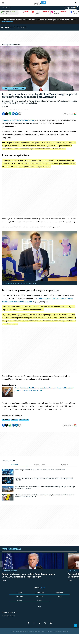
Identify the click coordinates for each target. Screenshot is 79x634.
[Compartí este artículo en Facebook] (3, 113)
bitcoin (14, 420)
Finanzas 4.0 (59, 592)
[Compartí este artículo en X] (6, 113)
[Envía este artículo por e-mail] (19, 113)
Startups (59, 596)
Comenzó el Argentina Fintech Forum (18, 120)
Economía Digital (39, 592)
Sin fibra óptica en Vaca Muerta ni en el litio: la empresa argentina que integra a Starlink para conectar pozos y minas (45, 487)
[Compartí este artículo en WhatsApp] (9, 113)
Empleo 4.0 (19, 596)
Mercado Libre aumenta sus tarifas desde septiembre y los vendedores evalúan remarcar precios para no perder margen (44, 496)
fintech (6, 420)
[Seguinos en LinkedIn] (39, 623)
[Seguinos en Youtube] (51, 623)
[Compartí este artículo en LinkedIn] (13, 113)
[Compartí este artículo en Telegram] (16, 113)
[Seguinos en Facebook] (34, 623)
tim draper (24, 420)
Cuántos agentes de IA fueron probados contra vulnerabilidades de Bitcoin (40, 470)
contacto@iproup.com (8, 615)
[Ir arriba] (75, 625)
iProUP (6, 107)
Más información (7, 22)
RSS (39, 607)
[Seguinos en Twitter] (45, 623)
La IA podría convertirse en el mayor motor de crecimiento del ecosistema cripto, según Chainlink (44, 479)
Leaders (19, 600)
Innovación (39, 596)
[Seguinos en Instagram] (28, 623)
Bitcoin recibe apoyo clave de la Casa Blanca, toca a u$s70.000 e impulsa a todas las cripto (28, 575)
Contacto (39, 600)
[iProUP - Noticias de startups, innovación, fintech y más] (39, 3)
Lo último (19, 592)
